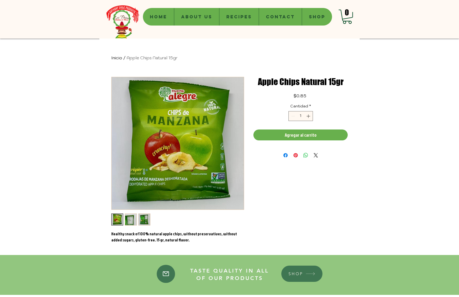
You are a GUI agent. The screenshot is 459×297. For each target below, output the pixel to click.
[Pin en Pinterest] (295, 155)
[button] (347, 17)
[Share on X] (316, 155)
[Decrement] (292, 116)
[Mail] (166, 274)
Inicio (116, 57)
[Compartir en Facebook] (285, 155)
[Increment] (308, 116)
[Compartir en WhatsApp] (306, 155)
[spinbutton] (300, 116)
